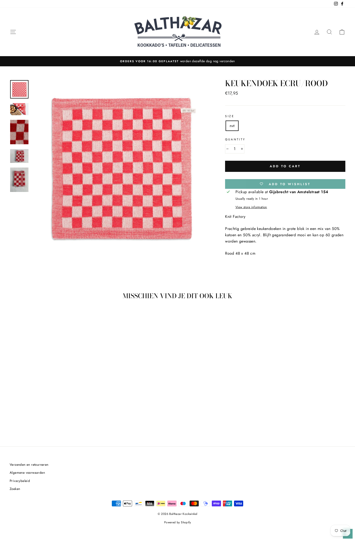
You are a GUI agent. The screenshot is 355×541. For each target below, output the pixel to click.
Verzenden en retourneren (29, 464)
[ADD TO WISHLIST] (66, 317)
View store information (251, 207)
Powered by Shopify (177, 522)
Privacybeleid (20, 480)
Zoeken (15, 488)
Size (229, 116)
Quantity (235, 139)
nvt (232, 126)
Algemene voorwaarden (27, 472)
